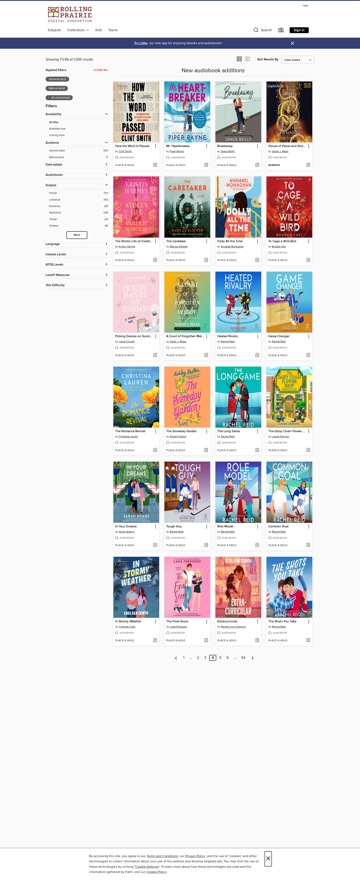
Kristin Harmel (127, 246)
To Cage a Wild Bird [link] (282, 241)
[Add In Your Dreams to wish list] (155, 545)
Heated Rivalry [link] (227, 336)
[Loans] (281, 31)
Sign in (299, 30)
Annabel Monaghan (232, 246)
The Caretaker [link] (176, 241)
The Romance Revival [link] (130, 431)
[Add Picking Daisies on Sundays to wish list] (155, 355)
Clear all (101, 70)
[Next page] (253, 657)
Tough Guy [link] (174, 526)
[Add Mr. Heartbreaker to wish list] (206, 165)
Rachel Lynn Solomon (233, 626)
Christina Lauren (128, 436)
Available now (57, 128)
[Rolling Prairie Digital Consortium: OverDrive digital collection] (70, 14)
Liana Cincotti (127, 341)
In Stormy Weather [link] (128, 621)
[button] (262, 31)
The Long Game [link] (228, 431)
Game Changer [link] (278, 336)
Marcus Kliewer (179, 246)
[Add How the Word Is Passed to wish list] (155, 165)
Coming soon (57, 135)
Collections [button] (76, 30)
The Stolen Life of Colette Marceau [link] (134, 241)
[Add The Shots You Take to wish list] (308, 640)
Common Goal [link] (278, 526)
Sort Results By (268, 59)
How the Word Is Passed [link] (132, 146)
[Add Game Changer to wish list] (308, 355)
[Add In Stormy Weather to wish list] (155, 640)
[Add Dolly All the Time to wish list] (257, 260)
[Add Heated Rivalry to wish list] (257, 355)
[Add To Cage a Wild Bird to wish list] (308, 260)
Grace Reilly (228, 151)
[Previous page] (176, 657)
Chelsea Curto (127, 626)
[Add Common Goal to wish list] (308, 545)
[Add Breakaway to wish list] (257, 165)
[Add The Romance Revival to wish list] (155, 450)
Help (305, 5)
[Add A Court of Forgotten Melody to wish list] (206, 355)
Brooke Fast (279, 246)
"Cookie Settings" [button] (146, 867)
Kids (98, 30)
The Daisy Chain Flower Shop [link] (287, 431)
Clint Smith (125, 151)
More (77, 235)
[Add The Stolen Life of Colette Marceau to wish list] (155, 260)
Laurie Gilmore (280, 436)
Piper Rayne (177, 151)
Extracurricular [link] (227, 621)
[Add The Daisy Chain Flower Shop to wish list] (308, 450)
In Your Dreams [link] (126, 526)
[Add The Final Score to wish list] (206, 640)
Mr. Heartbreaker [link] (178, 146)
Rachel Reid (228, 341)
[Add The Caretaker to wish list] (206, 260)
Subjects (54, 30)
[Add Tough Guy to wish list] (206, 545)
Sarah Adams (127, 531)
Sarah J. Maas (280, 151)
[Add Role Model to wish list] (257, 545)
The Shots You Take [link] (282, 621)
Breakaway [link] (225, 146)
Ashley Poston (178, 436)
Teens (113, 30)
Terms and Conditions (162, 856)
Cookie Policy (156, 872)
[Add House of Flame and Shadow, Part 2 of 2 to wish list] (308, 165)
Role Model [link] (225, 526)
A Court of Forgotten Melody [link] (185, 336)
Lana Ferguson (178, 626)
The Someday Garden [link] (181, 431)
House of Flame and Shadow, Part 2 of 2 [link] (287, 146)
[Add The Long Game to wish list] (257, 450)
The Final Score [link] (177, 621)
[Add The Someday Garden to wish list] (206, 450)
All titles (54, 122)
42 (243, 658)
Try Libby (141, 43)
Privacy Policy (195, 856)
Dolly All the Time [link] (229, 241)
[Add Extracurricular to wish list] (257, 640)
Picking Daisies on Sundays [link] (134, 336)
